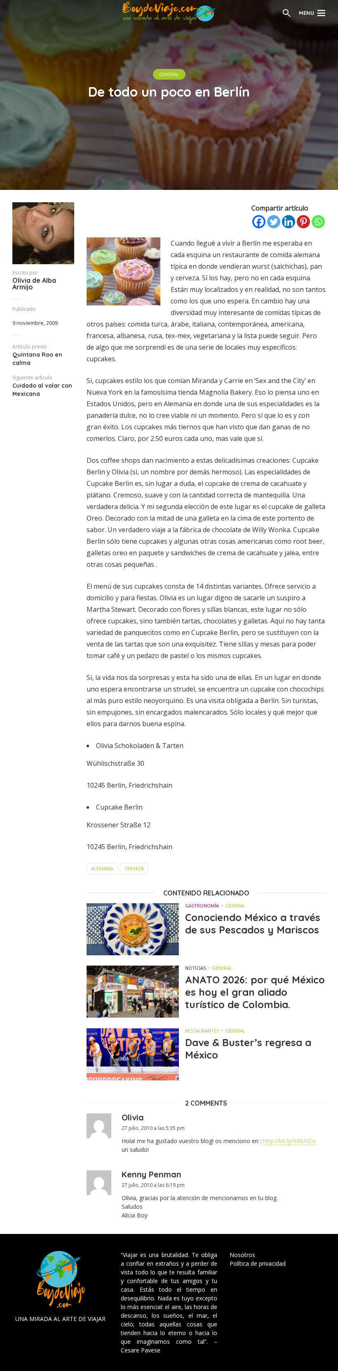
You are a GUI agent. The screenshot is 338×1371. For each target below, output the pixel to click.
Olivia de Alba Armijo (34, 283)
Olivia (133, 1117)
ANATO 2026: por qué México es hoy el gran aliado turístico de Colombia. (255, 992)
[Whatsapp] (318, 221)
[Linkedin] (288, 221)
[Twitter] (273, 221)
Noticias (195, 968)
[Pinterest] (303, 221)
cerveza (134, 868)
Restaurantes (202, 1031)
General (169, 74)
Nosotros (242, 1255)
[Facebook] (258, 221)
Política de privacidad (258, 1263)
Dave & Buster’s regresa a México (248, 1048)
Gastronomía (202, 905)
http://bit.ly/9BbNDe (289, 1141)
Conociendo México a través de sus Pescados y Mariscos (252, 923)
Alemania (102, 868)
